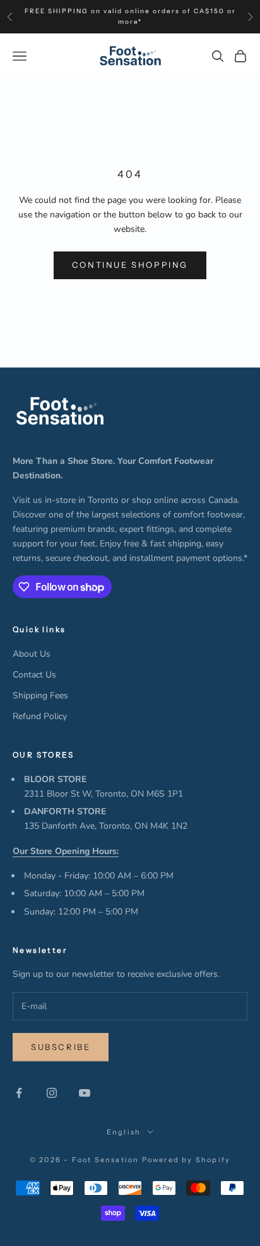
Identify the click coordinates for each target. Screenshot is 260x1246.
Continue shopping (130, 265)
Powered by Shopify (186, 1159)
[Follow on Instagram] (51, 1093)
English (124, 1132)
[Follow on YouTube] (84, 1093)
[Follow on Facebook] (19, 1093)
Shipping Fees (40, 695)
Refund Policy (40, 716)
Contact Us (34, 675)
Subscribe (60, 1047)
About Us (31, 654)
